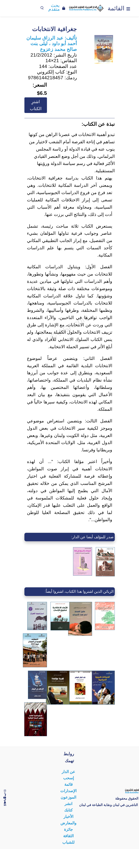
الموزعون (68, 797)
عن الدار (68, 772)
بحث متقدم (54, 7)
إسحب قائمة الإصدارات (68, 784)
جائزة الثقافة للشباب (68, 835)
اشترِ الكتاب (36, 105)
